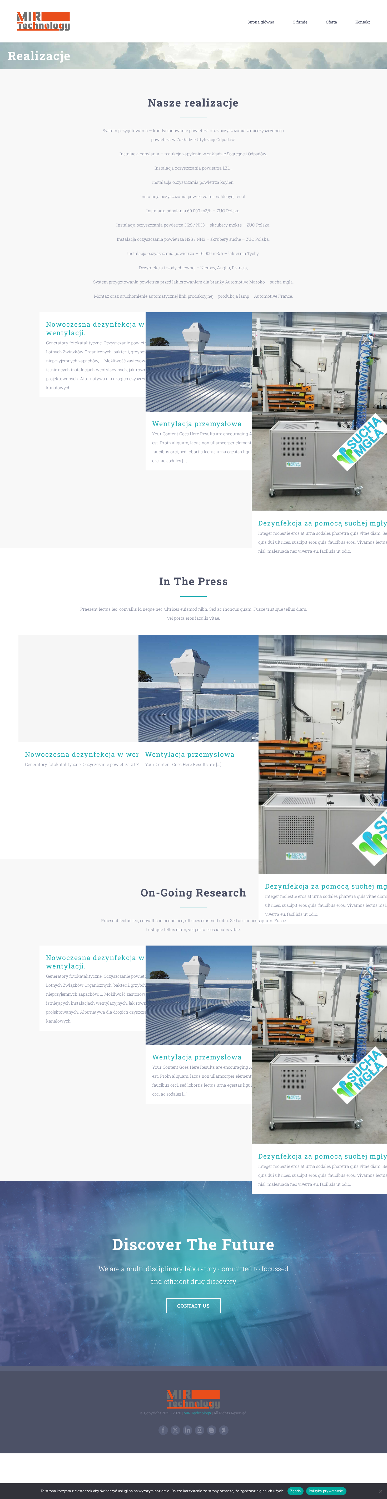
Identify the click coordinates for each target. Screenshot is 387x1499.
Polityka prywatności (326, 1491)
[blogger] (211, 1430)
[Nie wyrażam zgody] (380, 1491)
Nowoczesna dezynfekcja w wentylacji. (95, 328)
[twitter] (175, 1430)
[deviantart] (224, 1430)
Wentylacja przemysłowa (220, 362)
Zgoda (295, 1491)
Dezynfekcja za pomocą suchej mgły (326, 412)
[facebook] (163, 1430)
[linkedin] (187, 1430)
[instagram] (199, 1430)
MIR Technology (197, 1412)
